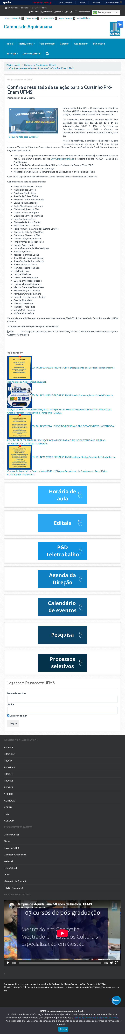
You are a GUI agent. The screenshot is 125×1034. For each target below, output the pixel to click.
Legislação (96, 2)
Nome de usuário (16, 693)
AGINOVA (9, 800)
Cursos (64, 43)
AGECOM (9, 820)
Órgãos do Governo (112, 2)
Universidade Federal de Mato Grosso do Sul (27, 7)
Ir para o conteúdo (13, 18)
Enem (7, 874)
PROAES (8, 747)
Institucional (26, 43)
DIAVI (7, 814)
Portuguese (104, 12)
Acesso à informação (65, 2)
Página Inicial (13, 65)
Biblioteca (99, 43)
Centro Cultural (32, 53)
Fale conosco (47, 43)
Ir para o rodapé (66, 18)
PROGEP (8, 774)
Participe (82, 2)
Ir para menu (31, 18)
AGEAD (8, 807)
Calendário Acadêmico (15, 854)
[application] (62, 933)
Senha (10, 704)
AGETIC (8, 794)
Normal (59, 11)
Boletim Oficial (11, 834)
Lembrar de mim (18, 715)
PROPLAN (9, 767)
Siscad (7, 841)
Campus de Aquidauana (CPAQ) (40, 65)
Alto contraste (83, 11)
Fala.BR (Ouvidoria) (13, 887)
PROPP (8, 760)
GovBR (7, 2)
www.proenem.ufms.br (62, 158)
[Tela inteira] (116, 962)
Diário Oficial (10, 867)
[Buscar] (47, 53)
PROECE (8, 787)
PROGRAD (9, 754)
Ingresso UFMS (12, 848)
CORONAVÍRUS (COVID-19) (42, 3)
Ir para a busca (47, 18)
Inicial (10, 43)
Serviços (11, 53)
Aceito (63, 1029)
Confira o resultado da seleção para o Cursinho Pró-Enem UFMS (41, 68)
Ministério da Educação (15, 881)
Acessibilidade (83, 18)
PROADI (8, 780)
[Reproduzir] (8, 962)
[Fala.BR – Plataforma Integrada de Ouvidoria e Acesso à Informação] (116, 1000)
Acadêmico (80, 43)
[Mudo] (111, 962)
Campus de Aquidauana (28, 26)
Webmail (8, 861)
